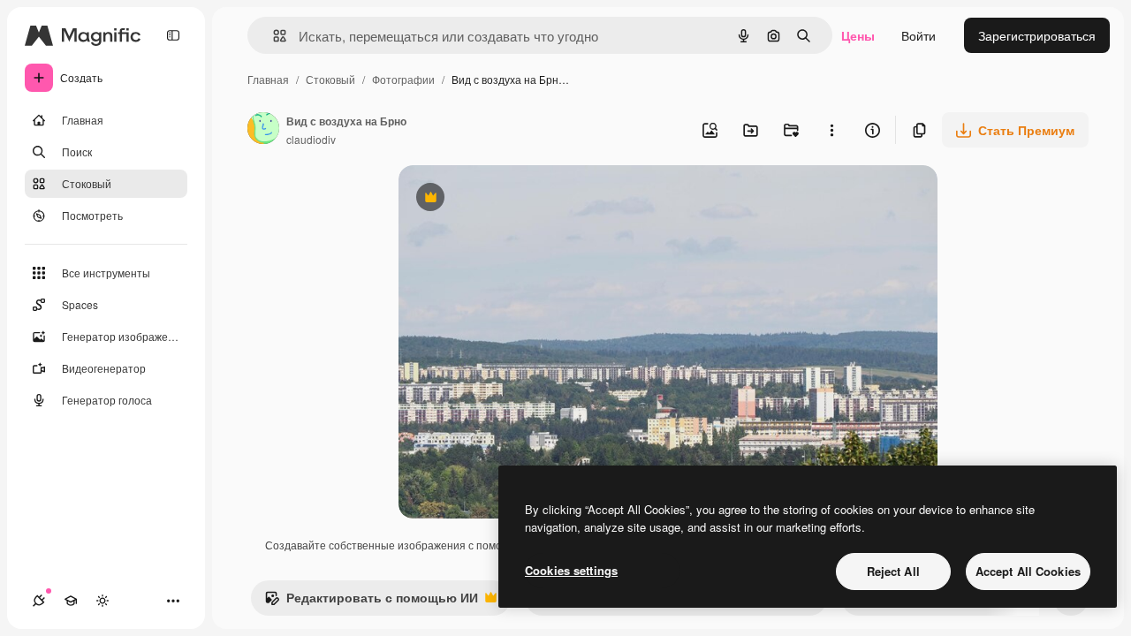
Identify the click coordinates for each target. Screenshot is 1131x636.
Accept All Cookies (1028, 571)
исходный (517, 199)
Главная (268, 79)
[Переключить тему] (102, 601)
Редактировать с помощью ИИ (371, 601)
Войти (918, 35)
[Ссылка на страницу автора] (263, 130)
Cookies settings (571, 570)
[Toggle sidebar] (173, 35)
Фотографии (403, 79)
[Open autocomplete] (272, 35)
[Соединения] (39, 601)
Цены (858, 35)
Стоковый (330, 79)
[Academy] (71, 601)
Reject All (893, 571)
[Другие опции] (831, 130)
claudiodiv (311, 139)
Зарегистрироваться (1037, 35)
